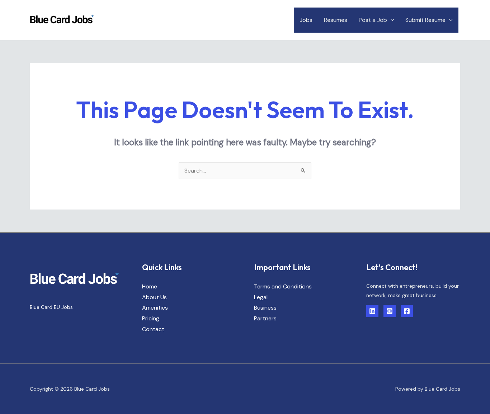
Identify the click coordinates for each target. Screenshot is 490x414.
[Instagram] (389, 311)
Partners (265, 318)
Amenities (155, 307)
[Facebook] (407, 311)
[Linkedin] (372, 311)
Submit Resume (425, 20)
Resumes (335, 20)
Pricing (150, 318)
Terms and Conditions (283, 286)
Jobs (306, 20)
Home (149, 286)
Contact (153, 329)
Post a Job (373, 20)
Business (265, 307)
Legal (261, 297)
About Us (154, 297)
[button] (390, 20)
